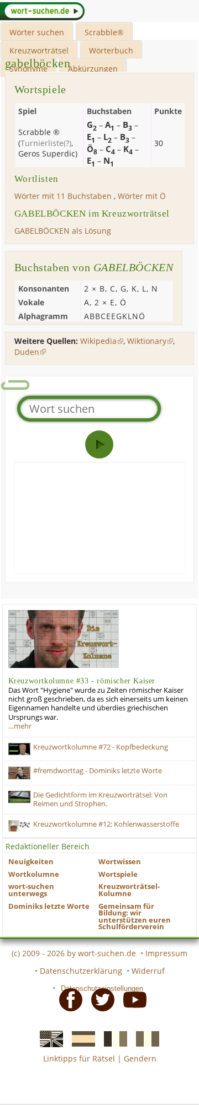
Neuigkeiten (31, 861)
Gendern (140, 1058)
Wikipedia (98, 341)
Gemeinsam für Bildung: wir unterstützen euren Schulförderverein (134, 917)
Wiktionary (146, 341)
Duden (26, 352)
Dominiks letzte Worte (49, 906)
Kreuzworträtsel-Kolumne (129, 890)
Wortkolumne (33, 874)
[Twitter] (99, 999)
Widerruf (148, 971)
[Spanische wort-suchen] (80, 1037)
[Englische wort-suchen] (48, 1037)
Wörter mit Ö (142, 196)
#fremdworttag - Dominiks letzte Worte (97, 770)
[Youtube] (131, 999)
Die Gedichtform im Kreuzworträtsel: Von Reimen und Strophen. (100, 799)
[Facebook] (67, 999)
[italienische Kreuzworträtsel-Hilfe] (144, 1037)
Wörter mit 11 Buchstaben (63, 196)
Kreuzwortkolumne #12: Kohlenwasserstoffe (106, 824)
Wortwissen (119, 861)
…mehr (20, 726)
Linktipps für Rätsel (79, 1058)
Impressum (166, 953)
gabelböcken (38, 63)
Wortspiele (118, 874)
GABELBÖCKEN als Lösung (62, 230)
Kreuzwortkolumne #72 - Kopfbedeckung (100, 747)
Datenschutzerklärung (81, 971)
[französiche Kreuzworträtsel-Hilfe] (112, 1037)
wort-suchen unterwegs (31, 890)
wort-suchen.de (107, 953)
